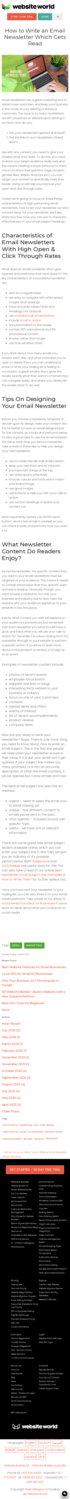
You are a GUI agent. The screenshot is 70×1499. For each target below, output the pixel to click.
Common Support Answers (51, 1373)
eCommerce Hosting (48, 1265)
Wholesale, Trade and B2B (50, 1200)
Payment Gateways (47, 1193)
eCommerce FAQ (18, 1201)
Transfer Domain (18, 1342)
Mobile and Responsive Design (24, 1227)
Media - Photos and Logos (23, 1393)
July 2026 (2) (11, 1030)
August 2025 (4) (13, 1084)
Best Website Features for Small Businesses (34, 967)
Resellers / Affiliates (47, 1299)
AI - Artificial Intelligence (22, 1243)
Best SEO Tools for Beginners (23, 1003)
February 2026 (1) (14, 1050)
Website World (37, 1494)
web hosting (10, 1131)
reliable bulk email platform (36, 316)
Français (37, 1450)
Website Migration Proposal (23, 1296)
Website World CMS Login (50, 1338)
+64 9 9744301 (31, 1473)
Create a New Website (49, 1284)
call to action (32, 320)
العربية (57, 1443)
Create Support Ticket (49, 1388)
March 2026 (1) (12, 1044)
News (13, 1381)
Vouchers (43, 1208)
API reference (19, 1412)
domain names (53, 1131)
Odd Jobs (15, 1323)
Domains (16, 1334)
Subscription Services (48, 1257)
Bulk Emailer (16, 1205)
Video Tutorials (18, 1197)
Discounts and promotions (51, 1204)
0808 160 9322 (32, 1477)
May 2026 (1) (11, 1037)
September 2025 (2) (16, 1077)
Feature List (16, 1231)
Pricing (14, 1280)
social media (35, 1131)
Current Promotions (20, 1327)
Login (42, 1334)
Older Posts (10, 1111)
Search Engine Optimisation (24, 1223)
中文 (42, 1457)
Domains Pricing (18, 1288)
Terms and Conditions (21, 1401)
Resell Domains (18, 1354)
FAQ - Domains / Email (21, 1350)
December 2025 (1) (15, 1057)
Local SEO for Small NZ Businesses (27, 974)
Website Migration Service (50, 1288)
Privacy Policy (17, 1405)
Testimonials (16, 1389)
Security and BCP (19, 1397)
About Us (18, 1152)
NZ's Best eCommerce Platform (53, 1269)
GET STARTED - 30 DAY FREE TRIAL (35, 1170)
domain (27, 1138)
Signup (43, 1280)
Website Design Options (21, 1292)
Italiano (23, 1450)
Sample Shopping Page (49, 1246)
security (39, 1138)
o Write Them (21, 879)
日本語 (10, 1450)
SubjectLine (41, 861)
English (30, 1443)
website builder (12, 1138)
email (16, 945)
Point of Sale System (48, 1196)
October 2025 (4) (14, 1071)
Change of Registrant (21, 1346)
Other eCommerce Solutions (51, 1273)
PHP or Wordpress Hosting (22, 1311)
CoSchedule (11, 866)
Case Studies (16, 1373)
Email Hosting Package (21, 1300)
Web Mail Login (46, 1342)
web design (47, 1124)
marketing (34, 945)
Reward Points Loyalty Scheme (52, 1220)
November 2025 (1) (15, 1064)
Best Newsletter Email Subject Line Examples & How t (33, 875)
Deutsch (44, 1443)
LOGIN (45, 16)
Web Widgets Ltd (37, 1489)
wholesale (51, 1138)
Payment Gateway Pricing (23, 1319)
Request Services (46, 1369)
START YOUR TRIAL (22, 16)
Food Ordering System (49, 1216)
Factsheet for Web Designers (24, 1235)
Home (7, 1152)
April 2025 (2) (11, 1104)
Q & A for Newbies (19, 1193)
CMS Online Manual (20, 1239)
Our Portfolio (16, 1385)
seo (36, 1124)
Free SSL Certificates (20, 1315)
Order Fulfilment (46, 1235)
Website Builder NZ (19, 1185)
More (6, 1010)
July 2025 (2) (11, 1091)
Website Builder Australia (49, 1465)
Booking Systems (46, 1212)
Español (30, 1457)
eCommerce (10, 1124)
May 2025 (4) (11, 1098)
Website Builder (20, 1182)
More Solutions (17, 1247)
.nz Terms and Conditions (22, 1358)
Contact (43, 1365)
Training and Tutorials (49, 1377)
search (58, 17)
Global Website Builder (21, 1189)
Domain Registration (20, 1338)
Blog (27, 1152)
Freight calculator (47, 1224)
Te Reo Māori (55, 1450)
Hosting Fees (16, 1284)
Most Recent (11, 1023)
